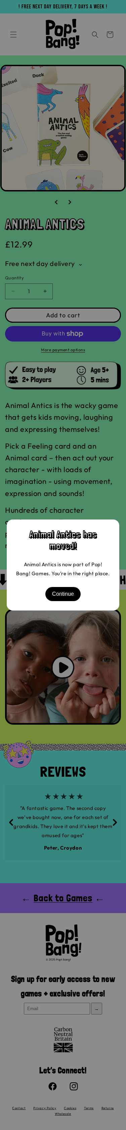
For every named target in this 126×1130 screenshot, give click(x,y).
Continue (63, 594)
